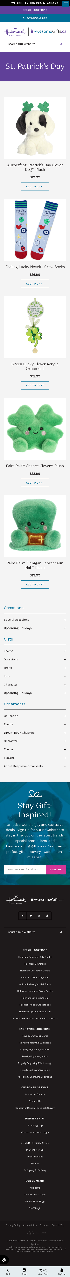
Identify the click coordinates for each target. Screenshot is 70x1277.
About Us (35, 1187)
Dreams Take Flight (35, 1194)
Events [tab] (8, 724)
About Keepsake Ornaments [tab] (23, 766)
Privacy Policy (13, 1225)
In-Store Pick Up (35, 1149)
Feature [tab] (9, 758)
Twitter (31, 916)
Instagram (39, 916)
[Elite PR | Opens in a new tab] (35, 1233)
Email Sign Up (35, 1125)
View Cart (43, 1274)
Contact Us (35, 1101)
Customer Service (35, 1094)
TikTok (47, 916)
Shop (24, 1274)
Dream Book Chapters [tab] (19, 732)
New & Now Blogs (35, 1201)
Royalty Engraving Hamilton (35, 1049)
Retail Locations (35, 10)
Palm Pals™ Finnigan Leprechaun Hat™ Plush (35, 566)
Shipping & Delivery (35, 1170)
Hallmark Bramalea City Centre (35, 956)
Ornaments (14, 704)
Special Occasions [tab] (16, 619)
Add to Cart (35, 186)
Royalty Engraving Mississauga (35, 1063)
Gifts (8, 639)
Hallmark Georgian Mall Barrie (35, 984)
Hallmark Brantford (35, 963)
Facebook (23, 916)
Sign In (62, 1274)
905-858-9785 (36, 18)
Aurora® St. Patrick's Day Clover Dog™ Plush (35, 167)
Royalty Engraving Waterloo (35, 1069)
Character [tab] (10, 684)
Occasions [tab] (11, 659)
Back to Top (58, 1225)
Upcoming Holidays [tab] (18, 628)
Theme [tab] (8, 651)
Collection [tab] (11, 716)
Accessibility (30, 1225)
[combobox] (30, 44)
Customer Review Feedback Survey (35, 1107)
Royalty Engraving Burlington (35, 1042)
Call (8, 1274)
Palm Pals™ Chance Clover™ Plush (35, 466)
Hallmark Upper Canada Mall (35, 1011)
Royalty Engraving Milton (35, 1056)
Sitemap (44, 1225)
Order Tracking (35, 1156)
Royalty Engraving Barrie (35, 1035)
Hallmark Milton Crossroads (35, 1004)
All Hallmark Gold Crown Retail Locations (35, 1018)
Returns (35, 1163)
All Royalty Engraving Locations (35, 1076)
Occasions (14, 607)
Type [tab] (7, 676)
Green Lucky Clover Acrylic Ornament (35, 366)
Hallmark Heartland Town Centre (35, 991)
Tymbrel (35, 1244)
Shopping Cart (40, 1270)
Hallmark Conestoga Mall (35, 977)
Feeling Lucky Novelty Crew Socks (35, 267)
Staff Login (35, 1208)
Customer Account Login (35, 1132)
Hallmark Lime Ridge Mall (35, 997)
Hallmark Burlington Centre (35, 970)
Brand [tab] (8, 668)
